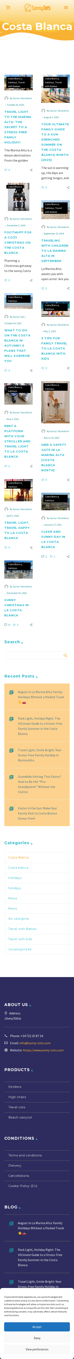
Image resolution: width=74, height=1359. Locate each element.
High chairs (17, 1097)
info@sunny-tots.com (35, 1043)
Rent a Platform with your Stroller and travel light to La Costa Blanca (17, 441)
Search (65, 655)
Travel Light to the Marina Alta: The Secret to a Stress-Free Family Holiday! (17, 127)
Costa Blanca (15, 78)
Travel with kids (20, 939)
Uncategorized (19, 949)
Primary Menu (66, 7)
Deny (37, 1338)
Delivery (14, 1165)
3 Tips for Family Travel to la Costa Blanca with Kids (54, 348)
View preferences (37, 1349)
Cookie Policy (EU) (22, 1186)
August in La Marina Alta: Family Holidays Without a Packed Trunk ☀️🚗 (41, 697)
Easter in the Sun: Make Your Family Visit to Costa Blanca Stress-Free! (37, 813)
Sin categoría (18, 919)
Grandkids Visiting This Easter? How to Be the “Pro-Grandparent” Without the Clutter (39, 784)
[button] (31, 170)
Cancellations (18, 1176)
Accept (37, 1327)
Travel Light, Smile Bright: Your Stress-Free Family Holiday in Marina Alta (39, 755)
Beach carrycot (20, 1117)
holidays (12, 82)
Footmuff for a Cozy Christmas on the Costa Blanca (17, 243)
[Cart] (8, 7)
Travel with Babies (22, 929)
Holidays (15, 878)
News (12, 898)
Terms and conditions (25, 1155)
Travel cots (16, 1107)
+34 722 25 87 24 (32, 1036)
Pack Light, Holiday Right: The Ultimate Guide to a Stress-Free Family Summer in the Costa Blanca (40, 726)
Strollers (14, 1087)
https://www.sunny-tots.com (43, 1050)
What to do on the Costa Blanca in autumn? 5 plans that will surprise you (17, 345)
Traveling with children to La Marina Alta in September (54, 251)
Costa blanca (18, 868)
